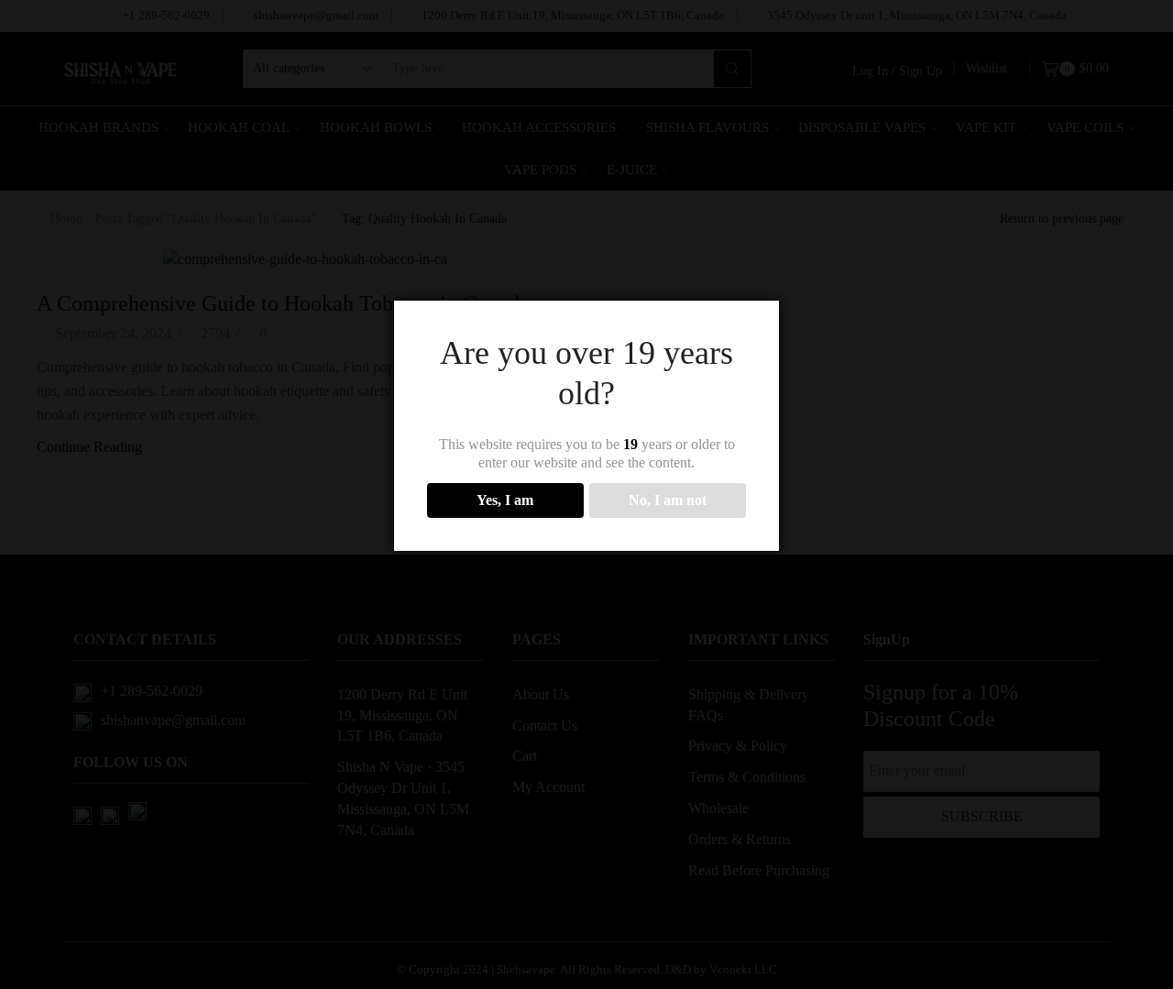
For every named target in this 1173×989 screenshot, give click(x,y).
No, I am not (668, 500)
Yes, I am (505, 500)
